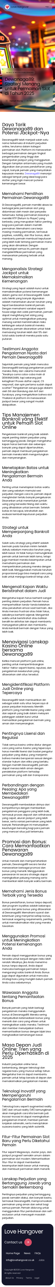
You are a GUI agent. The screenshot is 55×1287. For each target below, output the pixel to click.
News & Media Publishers (20, 72)
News (27, 1253)
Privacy (19, 1278)
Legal (36, 1278)
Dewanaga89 (32, 173)
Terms (29, 1278)
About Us (9, 1278)
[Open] (47, 7)
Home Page (13, 1253)
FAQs (38, 1253)
